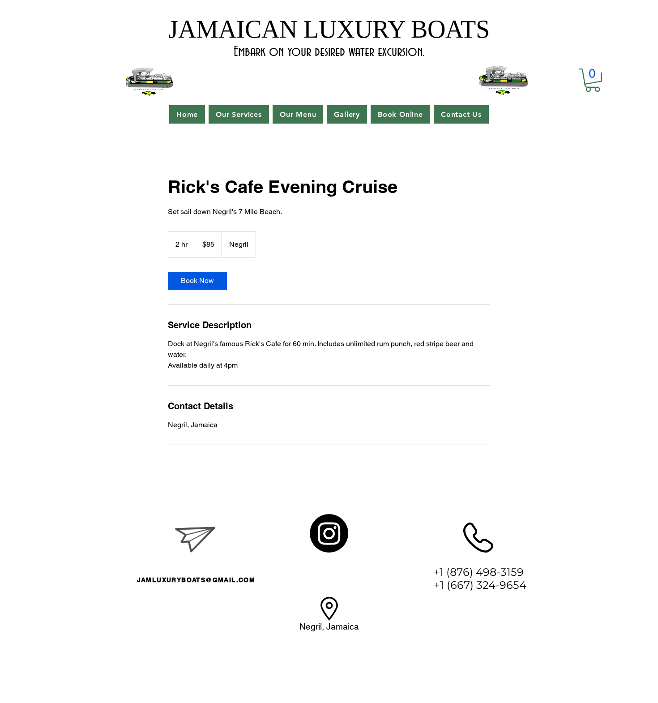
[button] (593, 80)
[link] (197, 281)
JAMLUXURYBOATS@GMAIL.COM (196, 579)
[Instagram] (329, 533)
